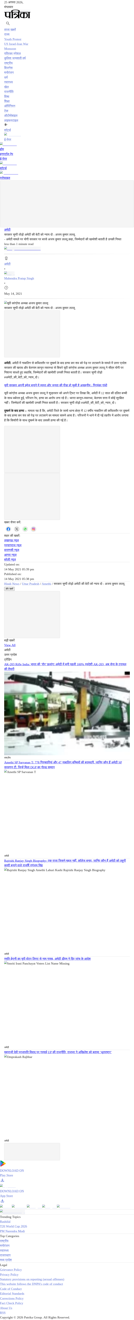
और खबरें (9, 588)
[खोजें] (8, 23)
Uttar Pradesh (30, 584)
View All (10, 645)
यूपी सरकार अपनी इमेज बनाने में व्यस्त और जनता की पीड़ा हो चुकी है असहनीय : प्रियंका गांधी (55, 385)
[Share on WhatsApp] (25, 529)
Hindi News (11, 584)
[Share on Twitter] (17, 529)
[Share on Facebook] (8, 529)
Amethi (46, 584)
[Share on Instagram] (33, 529)
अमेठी (7, 229)
